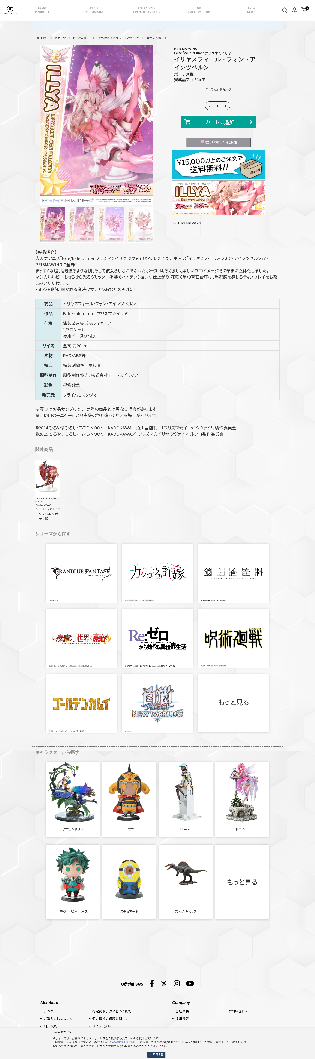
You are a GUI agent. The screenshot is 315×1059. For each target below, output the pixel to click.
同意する (157, 1054)
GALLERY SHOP (199, 10)
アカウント (51, 1011)
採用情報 (182, 1018)
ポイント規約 (101, 1026)
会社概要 (182, 1011)
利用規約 (50, 1026)
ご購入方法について (58, 1018)
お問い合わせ (238, 1011)
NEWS (251, 10)
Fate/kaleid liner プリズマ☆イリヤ (47, 500)
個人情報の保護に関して (124, 1042)
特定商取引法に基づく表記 (112, 1011)
